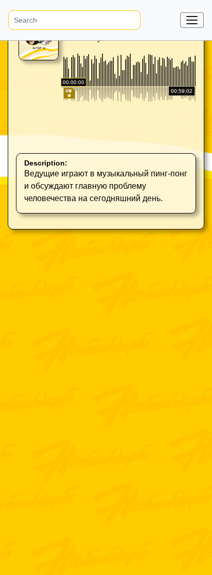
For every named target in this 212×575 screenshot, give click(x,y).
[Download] (68, 137)
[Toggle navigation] (192, 20)
